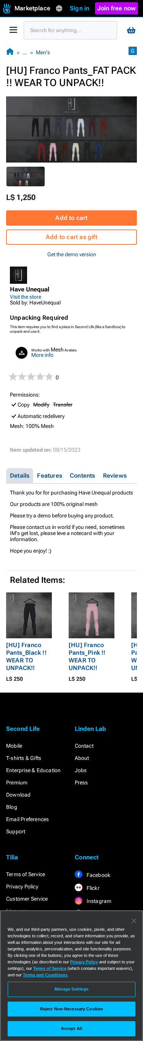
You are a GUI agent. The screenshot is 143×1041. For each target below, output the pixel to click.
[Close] (133, 921)
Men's (43, 52)
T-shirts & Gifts (23, 758)
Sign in (79, 8)
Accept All (71, 1028)
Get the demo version (71, 254)
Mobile (14, 746)
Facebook (98, 875)
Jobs (81, 770)
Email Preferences (27, 819)
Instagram (98, 901)
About (82, 758)
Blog (11, 807)
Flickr (92, 888)
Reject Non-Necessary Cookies (71, 1009)
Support (15, 831)
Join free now (116, 8)
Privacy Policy (22, 886)
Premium (16, 782)
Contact (84, 746)
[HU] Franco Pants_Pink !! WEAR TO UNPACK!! (87, 656)
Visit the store (25, 297)
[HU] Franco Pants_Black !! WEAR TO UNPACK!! (26, 656)
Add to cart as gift (71, 237)
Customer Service (27, 899)
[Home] (10, 52)
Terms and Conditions (45, 975)
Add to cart (71, 217)
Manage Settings (72, 989)
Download (18, 795)
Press (81, 782)
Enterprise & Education (33, 770)
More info (42, 355)
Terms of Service (25, 874)
